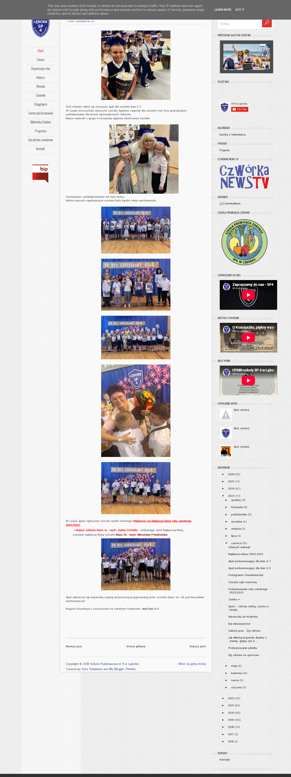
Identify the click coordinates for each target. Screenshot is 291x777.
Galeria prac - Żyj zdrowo (244, 631)
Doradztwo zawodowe (41, 139)
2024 (231, 489)
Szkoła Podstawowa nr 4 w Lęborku (114, 664)
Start (41, 50)
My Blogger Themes (122, 669)
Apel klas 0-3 (150, 609)
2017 (231, 734)
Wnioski (40, 86)
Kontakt (40, 148)
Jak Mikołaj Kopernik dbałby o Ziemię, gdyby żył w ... (247, 639)
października (239, 515)
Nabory (41, 77)
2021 (231, 705)
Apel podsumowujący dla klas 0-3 (249, 568)
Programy (40, 131)
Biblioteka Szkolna (40, 122)
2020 (231, 713)
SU (92, 21)
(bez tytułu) (241, 410)
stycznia (236, 687)
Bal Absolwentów (239, 624)
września (236, 522)
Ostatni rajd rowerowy (242, 582)
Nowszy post (74, 646)
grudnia (236, 500)
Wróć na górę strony (192, 664)
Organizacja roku (40, 68)
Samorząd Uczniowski (41, 113)
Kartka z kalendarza (232, 135)
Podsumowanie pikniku (242, 648)
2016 (231, 742)
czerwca (236, 543)
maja (234, 666)
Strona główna (135, 646)
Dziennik (40, 95)
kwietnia (236, 673)
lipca (234, 536)
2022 (231, 698)
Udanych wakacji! (239, 547)
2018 (231, 727)
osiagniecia (83, 21)
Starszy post (198, 646)
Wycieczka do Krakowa (243, 617)
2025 (231, 481)
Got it (239, 9)
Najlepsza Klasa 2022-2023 (245, 554)
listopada (237, 507)
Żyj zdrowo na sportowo (243, 655)
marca (235, 680)
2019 (231, 720)
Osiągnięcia (40, 104)
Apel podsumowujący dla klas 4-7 (249, 561)
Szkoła (40, 59)
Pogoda (224, 150)
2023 (231, 496)
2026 (231, 474)
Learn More (222, 9)
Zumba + (234, 600)
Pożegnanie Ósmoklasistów (245, 575)
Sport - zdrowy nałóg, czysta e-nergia (248, 608)
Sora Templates (92, 669)
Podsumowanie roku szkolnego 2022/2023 (248, 591)
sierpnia (236, 529)
